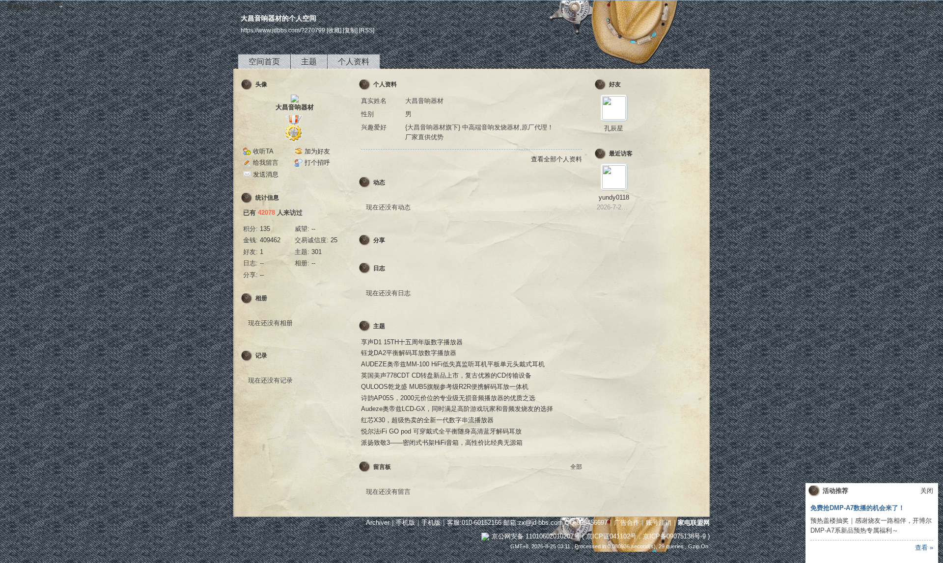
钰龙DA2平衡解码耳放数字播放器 (408, 353)
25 (334, 240)
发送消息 (265, 174)
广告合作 (626, 522)
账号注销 (658, 522)
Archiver (377, 522)
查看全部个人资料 (556, 159)
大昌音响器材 (295, 107)
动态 (379, 182)
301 (316, 252)
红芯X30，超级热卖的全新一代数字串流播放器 (427, 420)
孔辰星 (613, 128)
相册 (261, 298)
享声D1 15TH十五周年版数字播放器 (412, 342)
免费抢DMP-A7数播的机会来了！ (857, 508)
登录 (929, 6)
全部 (576, 466)
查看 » (924, 547)
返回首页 (49, 6)
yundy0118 (614, 197)
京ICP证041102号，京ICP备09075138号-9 (646, 536)
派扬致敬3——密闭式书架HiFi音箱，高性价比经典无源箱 (442, 442)
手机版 (405, 522)
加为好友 (317, 151)
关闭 (926, 490)
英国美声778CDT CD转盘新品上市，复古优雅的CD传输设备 (446, 375)
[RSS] (366, 30)
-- (313, 228)
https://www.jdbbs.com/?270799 (283, 30)
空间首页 (264, 61)
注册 (913, 6)
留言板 (382, 466)
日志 (379, 268)
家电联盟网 (694, 522)
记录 (261, 355)
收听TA (263, 151)
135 (265, 228)
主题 (309, 61)
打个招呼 (317, 162)
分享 (379, 240)
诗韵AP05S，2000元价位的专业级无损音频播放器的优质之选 (448, 398)
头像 (261, 84)
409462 (270, 240)
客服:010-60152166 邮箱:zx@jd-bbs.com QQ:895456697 (527, 522)
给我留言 (265, 162)
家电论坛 (19, 6)
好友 (615, 84)
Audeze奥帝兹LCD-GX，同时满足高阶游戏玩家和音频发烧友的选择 (457, 408)
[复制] (350, 30)
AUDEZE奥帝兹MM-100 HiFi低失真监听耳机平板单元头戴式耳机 (453, 364)
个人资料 (353, 61)
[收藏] (334, 30)
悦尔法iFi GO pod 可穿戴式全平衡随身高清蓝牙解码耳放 (441, 431)
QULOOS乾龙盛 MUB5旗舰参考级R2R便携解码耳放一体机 (444, 386)
